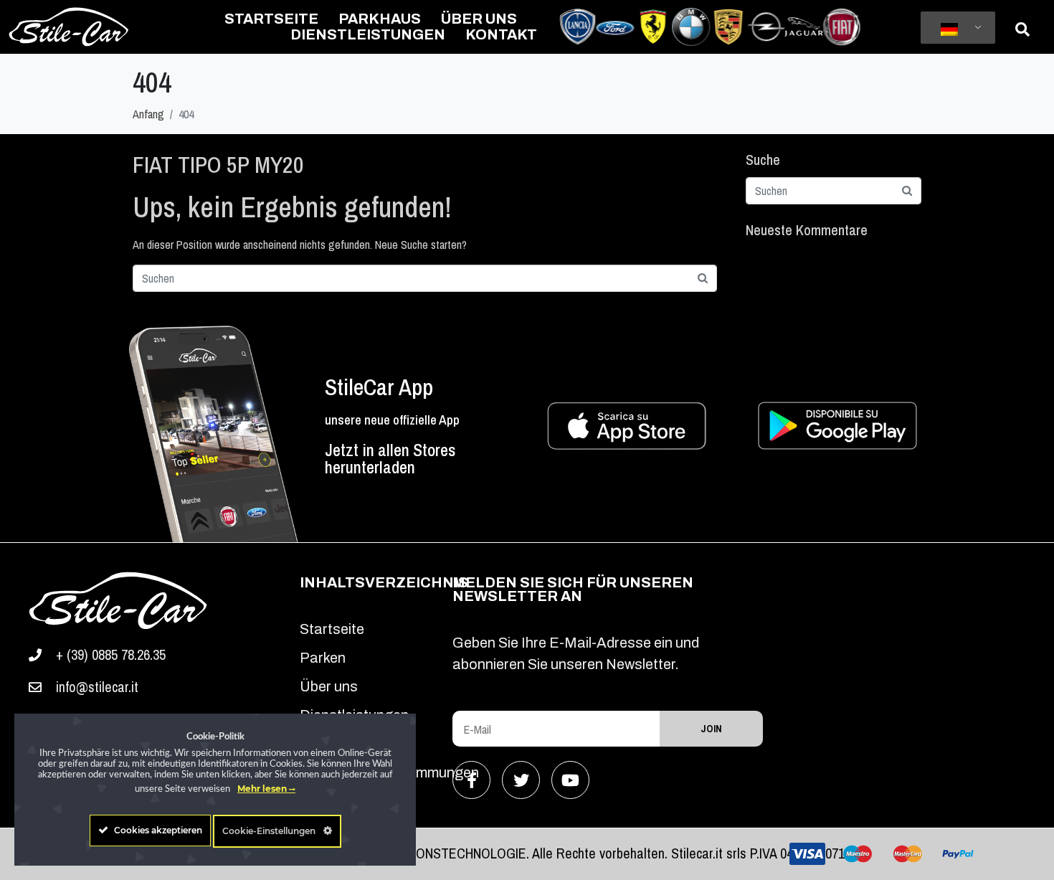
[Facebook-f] (471, 780)
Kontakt (501, 34)
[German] (955, 28)
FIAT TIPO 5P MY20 (218, 164)
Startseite (271, 19)
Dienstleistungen (367, 34)
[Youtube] (570, 780)
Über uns (479, 19)
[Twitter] (521, 780)
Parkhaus (379, 19)
